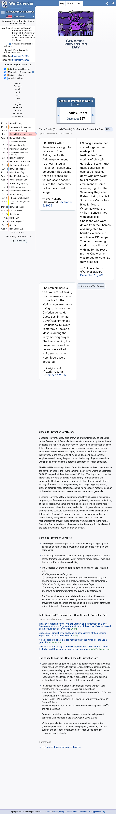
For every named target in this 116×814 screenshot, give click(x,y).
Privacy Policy (58, 812)
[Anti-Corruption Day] (58, 115)
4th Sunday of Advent (19, 198)
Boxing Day (14, 218)
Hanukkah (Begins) (17, 169)
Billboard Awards (17, 145)
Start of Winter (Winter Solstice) (19, 203)
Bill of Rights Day (16, 172)
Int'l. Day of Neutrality (18, 149)
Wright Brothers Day (18, 180)
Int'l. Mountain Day (17, 142)
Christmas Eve (15, 210)
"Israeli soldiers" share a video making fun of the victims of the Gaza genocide (73, 641)
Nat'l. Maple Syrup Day (19, 176)
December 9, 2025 (20, 56)
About (49, 812)
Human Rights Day (17, 138)
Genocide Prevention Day (21, 134)
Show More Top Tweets (91, 286)
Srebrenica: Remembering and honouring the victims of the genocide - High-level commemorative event (73, 634)
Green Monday (15, 123)
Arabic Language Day (18, 183)
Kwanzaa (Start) (16, 221)
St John (12, 225)
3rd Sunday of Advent (19, 165)
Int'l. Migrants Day (17, 187)
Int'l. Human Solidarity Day (21, 191)
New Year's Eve (16, 229)
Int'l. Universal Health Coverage (18, 153)
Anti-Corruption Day (18, 130)
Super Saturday (16, 194)
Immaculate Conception (20, 127)
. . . (17, 119)
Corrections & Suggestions (90, 812)
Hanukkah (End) (16, 207)
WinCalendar (21, 3)
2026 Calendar (17, 232)
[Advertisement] (76, 72)
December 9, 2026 (20, 60)
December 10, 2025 (92, 275)
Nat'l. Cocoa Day (16, 158)
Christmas (14, 214)
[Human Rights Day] (93, 115)
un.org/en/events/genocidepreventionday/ (60, 747)
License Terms (71, 812)
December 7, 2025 (54, 375)
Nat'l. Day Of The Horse (19, 161)
